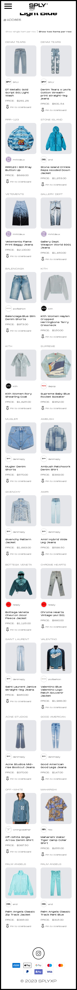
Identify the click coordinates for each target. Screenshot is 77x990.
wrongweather (22, 830)
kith (50, 309)
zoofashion (19, 309)
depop (52, 386)
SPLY (16, 82)
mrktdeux (19, 160)
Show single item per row (21, 32)
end (50, 160)
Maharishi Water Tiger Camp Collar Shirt (54, 840)
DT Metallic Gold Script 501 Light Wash (17, 93)
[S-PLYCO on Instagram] (38, 953)
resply (16, 605)
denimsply (19, 459)
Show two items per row (55, 32)
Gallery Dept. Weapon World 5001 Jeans (56, 245)
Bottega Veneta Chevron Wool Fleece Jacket (17, 615)
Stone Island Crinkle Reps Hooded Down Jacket (55, 170)
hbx (50, 830)
